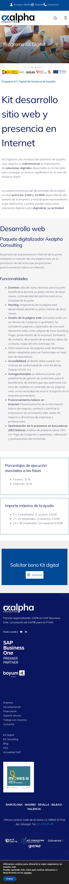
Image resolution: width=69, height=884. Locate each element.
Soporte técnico (12, 715)
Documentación (12, 707)
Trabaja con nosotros (15, 720)
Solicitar (37, 575)
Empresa (8, 702)
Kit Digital (8, 735)
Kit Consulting (10, 739)
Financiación (10, 711)
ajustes (27, 872)
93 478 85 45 (45, 824)
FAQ (5, 748)
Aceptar (9, 878)
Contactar (8, 724)
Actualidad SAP (12, 752)
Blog (5, 743)
